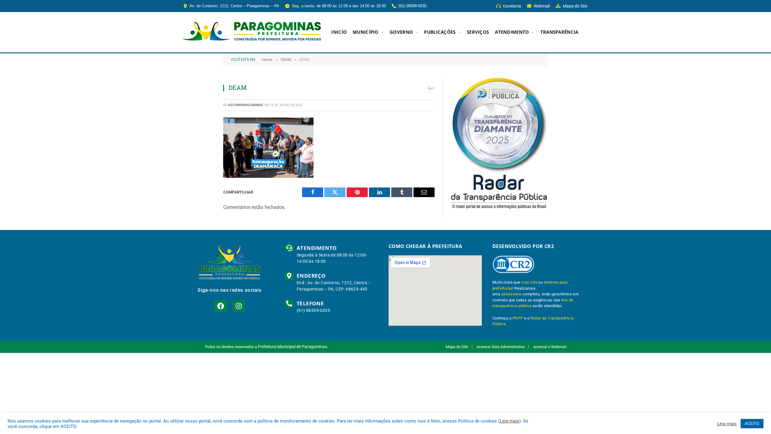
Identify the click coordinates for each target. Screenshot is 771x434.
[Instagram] (239, 306)
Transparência (559, 32)
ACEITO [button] (752, 423)
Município (366, 32)
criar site (529, 282)
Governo (401, 32)
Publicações (439, 32)
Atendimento (512, 32)
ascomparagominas (245, 105)
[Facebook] (220, 306)
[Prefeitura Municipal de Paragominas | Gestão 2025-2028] (251, 32)
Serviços (478, 32)
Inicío (339, 32)
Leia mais (509, 421)
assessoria (511, 294)
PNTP (518, 318)
